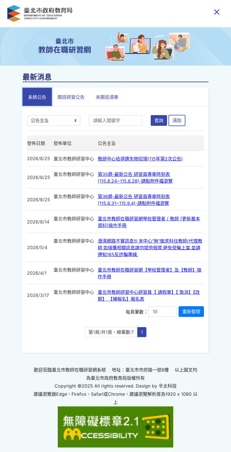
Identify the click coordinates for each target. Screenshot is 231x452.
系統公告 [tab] (37, 97)
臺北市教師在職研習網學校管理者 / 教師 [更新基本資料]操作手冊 (149, 222)
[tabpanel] (115, 229)
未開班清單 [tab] (107, 97)
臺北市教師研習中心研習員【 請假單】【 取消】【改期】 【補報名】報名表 (149, 295)
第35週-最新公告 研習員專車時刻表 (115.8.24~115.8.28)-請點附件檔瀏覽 (135, 177)
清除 (176, 120)
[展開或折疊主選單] (217, 11)
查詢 (158, 120)
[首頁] (40, 13)
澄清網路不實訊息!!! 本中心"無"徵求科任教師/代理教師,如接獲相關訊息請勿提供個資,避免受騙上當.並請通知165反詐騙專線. (150, 247)
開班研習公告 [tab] (71, 97)
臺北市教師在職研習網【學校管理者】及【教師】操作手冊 (149, 273)
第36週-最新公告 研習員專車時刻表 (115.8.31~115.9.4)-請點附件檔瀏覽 (134, 200)
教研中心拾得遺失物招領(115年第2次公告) (140, 159)
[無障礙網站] (115, 426)
